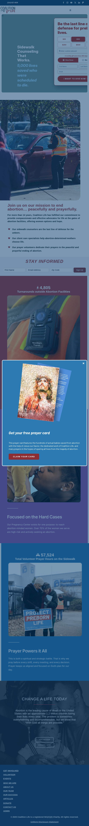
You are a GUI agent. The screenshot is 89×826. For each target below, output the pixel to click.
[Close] (83, 363)
